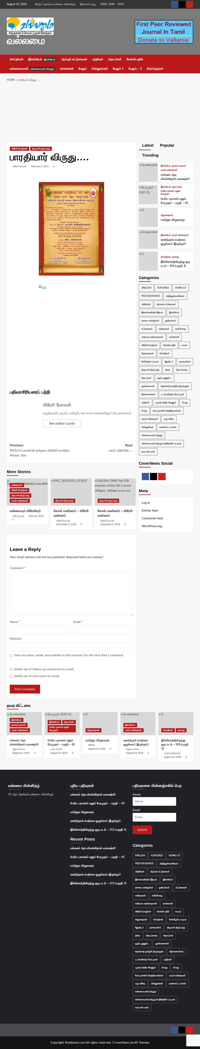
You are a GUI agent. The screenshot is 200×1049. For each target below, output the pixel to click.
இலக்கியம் (41, 59)
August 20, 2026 (59, 753)
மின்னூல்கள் (100, 68)
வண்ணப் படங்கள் (168, 427)
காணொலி (67, 68)
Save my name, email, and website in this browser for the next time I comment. (69, 655)
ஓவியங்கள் (170, 320)
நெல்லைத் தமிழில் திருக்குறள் (175, 386)
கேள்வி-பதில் (135, 59)
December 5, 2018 (66, 524)
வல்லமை (26, 40)
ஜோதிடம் (169, 361)
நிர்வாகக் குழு (88, 4)
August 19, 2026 (96, 749)
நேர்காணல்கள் (148, 394)
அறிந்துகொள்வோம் (175, 296)
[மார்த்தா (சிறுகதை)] (141, 210)
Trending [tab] (150, 155)
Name (15, 621)
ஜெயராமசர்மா (19, 749)
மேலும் (83, 68)
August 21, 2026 (21, 753)
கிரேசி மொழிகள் (20, 148)
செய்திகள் (16, 59)
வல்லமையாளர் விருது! (151, 435)
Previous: (40, 450)
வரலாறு (175, 256)
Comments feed (152, 518)
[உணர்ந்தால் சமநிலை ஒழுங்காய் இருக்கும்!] (148, 232)
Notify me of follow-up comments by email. (44, 669)
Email (78, 621)
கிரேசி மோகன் (20, 166)
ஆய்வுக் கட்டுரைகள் (74, 59)
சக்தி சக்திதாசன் (172, 753)
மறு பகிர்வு (169, 419)
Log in (146, 502)
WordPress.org (152, 526)
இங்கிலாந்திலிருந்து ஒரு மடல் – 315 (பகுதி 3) (174, 744)
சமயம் (184, 345)
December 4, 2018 (110, 524)
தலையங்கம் (185, 361)
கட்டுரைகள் (147, 329)
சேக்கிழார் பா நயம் (150, 361)
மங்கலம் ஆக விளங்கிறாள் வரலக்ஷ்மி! (93, 794)
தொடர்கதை (182, 370)
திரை (167, 370)
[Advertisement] (100, 113)
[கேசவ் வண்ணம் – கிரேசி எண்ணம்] (71, 492)
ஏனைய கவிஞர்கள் (150, 320)
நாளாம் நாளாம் (179, 165)
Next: (120, 448)
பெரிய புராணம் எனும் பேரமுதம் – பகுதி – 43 (97, 803)
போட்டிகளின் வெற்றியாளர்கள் (167, 411)
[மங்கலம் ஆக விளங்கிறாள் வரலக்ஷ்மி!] (148, 165)
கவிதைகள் (17, 485)
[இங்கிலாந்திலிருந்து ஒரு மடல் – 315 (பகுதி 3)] (141, 253)
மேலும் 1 (118, 68)
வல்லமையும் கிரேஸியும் (25, 511)
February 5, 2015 (40, 166)
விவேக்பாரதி (18, 516)
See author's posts (62, 423)
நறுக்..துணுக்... (164, 378)
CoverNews (122, 1042)
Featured (163, 288)
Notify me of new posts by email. (37, 676)
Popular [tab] (166, 145)
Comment (18, 568)
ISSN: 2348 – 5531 (112, 4)
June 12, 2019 (36, 516)
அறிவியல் (146, 304)
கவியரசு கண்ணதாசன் (152, 337)
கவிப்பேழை (180, 329)
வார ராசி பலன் (148, 451)
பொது (185, 402)
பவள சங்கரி (56, 749)
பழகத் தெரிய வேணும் (165, 402)
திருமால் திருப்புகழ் (41, 148)
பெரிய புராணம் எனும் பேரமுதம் (170, 192)
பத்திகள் (97, 59)
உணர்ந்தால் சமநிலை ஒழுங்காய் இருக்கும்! (95, 820)
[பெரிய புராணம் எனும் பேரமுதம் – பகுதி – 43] (148, 190)
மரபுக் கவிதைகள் (20, 500)
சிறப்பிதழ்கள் (155, 68)
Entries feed (150, 510)
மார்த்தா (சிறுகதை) (173, 219)
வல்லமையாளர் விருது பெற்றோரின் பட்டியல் (161, 443)
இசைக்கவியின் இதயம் (152, 312)
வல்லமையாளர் (32, 68)
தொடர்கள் (115, 59)
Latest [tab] (147, 145)
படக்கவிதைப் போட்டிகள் (172, 394)
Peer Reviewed (150, 296)
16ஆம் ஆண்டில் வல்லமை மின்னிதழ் (54, 4)
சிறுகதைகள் (167, 215)
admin (91, 745)
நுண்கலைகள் (148, 386)
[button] (190, 64)
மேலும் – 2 (135, 68)
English (146, 288)
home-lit (180, 288)
